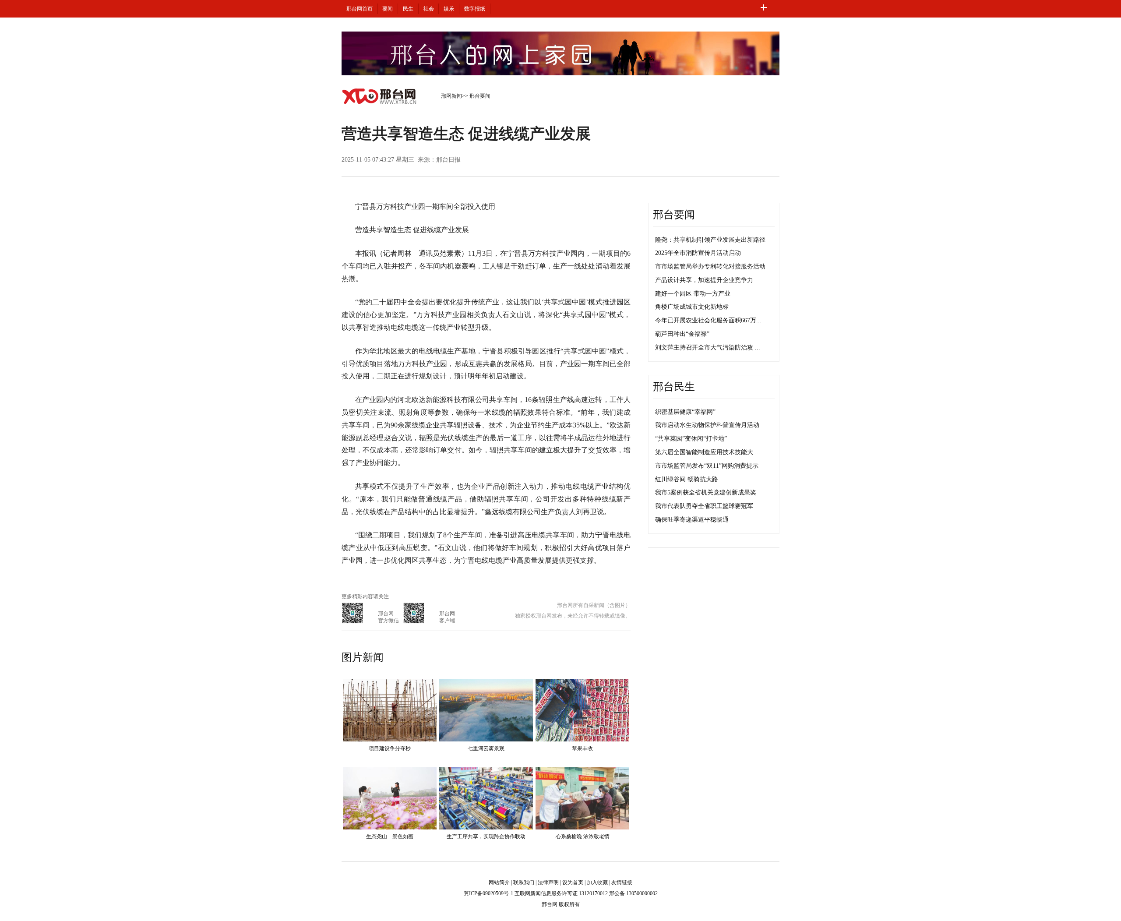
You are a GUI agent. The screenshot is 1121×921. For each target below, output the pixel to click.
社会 (428, 9)
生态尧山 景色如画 (389, 836)
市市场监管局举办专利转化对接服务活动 (710, 266)
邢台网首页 (359, 9)
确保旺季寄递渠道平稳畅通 (692, 519)
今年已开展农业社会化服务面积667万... (708, 320)
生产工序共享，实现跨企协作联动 (486, 836)
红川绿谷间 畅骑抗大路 (686, 479)
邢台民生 (674, 386)
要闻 (387, 9)
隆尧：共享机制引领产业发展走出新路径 (710, 239)
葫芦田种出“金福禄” (682, 334)
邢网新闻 (451, 96)
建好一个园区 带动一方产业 (692, 293)
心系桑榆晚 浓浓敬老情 (583, 836)
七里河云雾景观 (486, 748)
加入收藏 (597, 882)
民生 (408, 9)
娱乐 (449, 9)
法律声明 (548, 882)
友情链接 (621, 882)
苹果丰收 (582, 748)
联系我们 (523, 882)
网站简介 (499, 882)
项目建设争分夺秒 (390, 748)
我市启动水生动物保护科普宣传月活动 (707, 425)
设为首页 (572, 882)
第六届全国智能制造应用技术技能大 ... (707, 452)
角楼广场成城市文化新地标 (692, 306)
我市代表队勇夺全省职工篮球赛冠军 (704, 506)
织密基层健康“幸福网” (685, 412)
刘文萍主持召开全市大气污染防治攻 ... (707, 347)
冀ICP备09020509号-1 (488, 893)
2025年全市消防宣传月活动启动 (698, 253)
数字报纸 (474, 9)
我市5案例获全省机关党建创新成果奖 (705, 492)
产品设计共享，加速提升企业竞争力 (704, 280)
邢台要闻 (479, 96)
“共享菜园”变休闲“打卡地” (691, 438)
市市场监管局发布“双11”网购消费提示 (706, 465)
